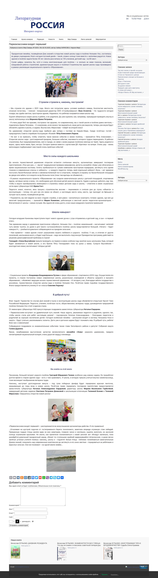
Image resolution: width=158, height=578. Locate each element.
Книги (61, 39)
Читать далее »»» (25, 545)
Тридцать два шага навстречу (129, 88)
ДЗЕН (146, 19)
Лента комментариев (125, 167)
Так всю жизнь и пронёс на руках (130, 70)
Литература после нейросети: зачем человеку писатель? (132, 106)
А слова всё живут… (125, 90)
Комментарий (14, 505)
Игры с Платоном (124, 81)
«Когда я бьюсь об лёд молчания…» (131, 92)
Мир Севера (72, 39)
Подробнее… (115, 574)
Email (11, 513)
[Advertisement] (14, 6)
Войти (120, 162)
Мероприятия (101, 39)
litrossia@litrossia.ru (22, 567)
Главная (14, 39)
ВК (127, 19)
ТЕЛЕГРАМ (136, 19)
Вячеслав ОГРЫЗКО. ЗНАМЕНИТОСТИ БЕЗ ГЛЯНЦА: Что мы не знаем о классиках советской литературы (79, 544)
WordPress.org (123, 169)
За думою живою (124, 86)
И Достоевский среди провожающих (131, 72)
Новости (51, 39)
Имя (11, 509)
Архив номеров (27, 39)
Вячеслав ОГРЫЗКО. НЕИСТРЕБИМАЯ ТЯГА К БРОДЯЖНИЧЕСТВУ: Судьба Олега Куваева (122, 544)
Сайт (11, 517)
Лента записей (86, 39)
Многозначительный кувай (127, 113)
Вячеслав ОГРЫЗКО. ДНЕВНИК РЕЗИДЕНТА (29, 543)
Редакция (40, 39)
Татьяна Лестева (124, 128)
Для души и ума (123, 83)
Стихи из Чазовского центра (128, 75)
